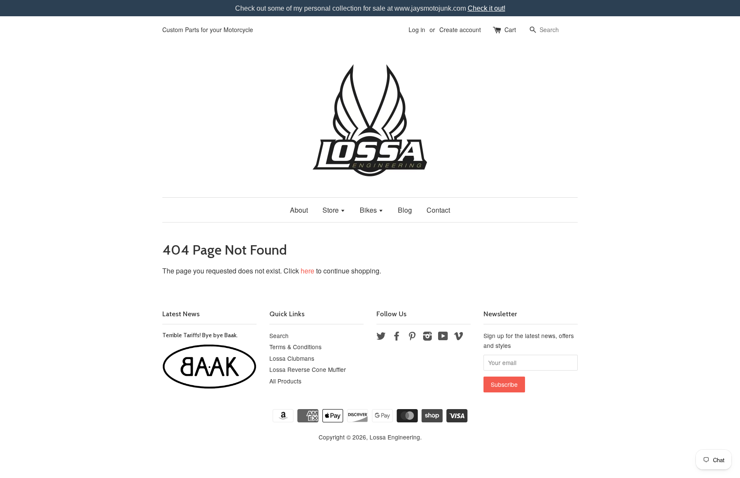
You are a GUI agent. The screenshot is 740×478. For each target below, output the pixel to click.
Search (279, 335)
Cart (510, 29)
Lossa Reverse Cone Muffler (307, 369)
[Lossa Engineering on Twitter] (381, 337)
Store (331, 210)
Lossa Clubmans (291, 358)
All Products (285, 381)
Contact (438, 210)
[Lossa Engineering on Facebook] (396, 337)
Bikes (369, 210)
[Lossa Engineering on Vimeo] (458, 337)
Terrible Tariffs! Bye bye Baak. (200, 335)
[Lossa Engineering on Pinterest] (412, 337)
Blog (405, 210)
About (299, 210)
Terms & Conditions (295, 346)
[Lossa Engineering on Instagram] (427, 337)
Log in (417, 29)
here (307, 271)
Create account (460, 29)
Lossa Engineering (395, 437)
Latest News (181, 314)
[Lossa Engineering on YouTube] (443, 337)
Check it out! (486, 8)
